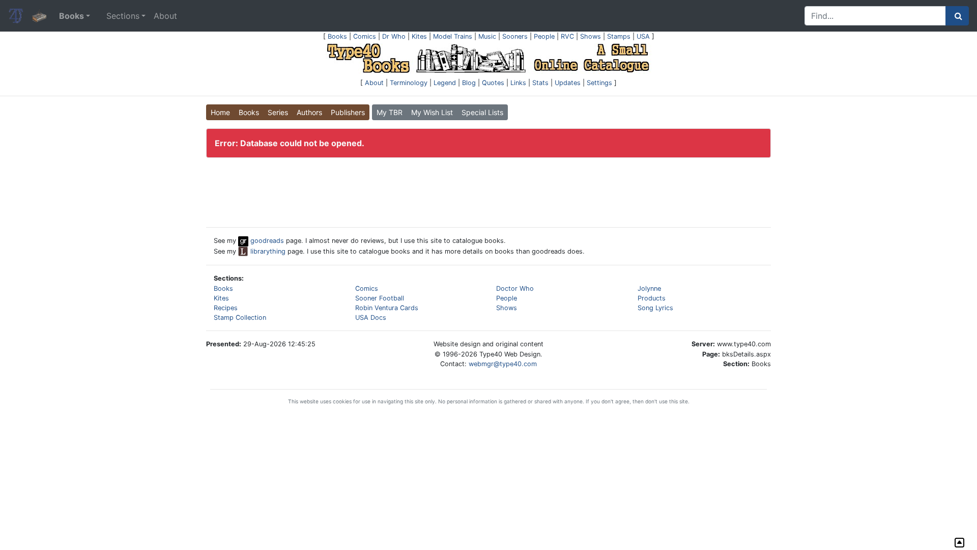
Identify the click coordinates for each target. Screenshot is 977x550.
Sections (122, 16)
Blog (469, 83)
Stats (540, 83)
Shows (590, 36)
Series (278, 112)
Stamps (618, 36)
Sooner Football (379, 298)
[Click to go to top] (959, 542)
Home (220, 112)
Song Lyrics (655, 308)
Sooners (515, 36)
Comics (364, 36)
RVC (567, 36)
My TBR (390, 112)
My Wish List (432, 112)
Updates (568, 83)
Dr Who (394, 36)
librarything (266, 251)
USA (643, 36)
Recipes (226, 308)
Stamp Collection (240, 317)
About (165, 16)
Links (518, 83)
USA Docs (370, 317)
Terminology (408, 83)
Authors (309, 112)
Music (487, 36)
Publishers (348, 112)
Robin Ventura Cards (386, 308)
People (544, 36)
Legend (445, 83)
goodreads (266, 240)
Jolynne (649, 288)
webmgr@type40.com (503, 364)
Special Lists (482, 112)
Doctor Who (515, 288)
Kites (419, 36)
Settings (599, 83)
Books (337, 36)
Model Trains (452, 36)
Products (652, 298)
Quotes (493, 83)
